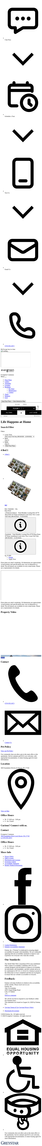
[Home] (7, 373)
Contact (11, 392)
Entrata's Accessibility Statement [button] (15, 947)
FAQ (6, 398)
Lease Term (8, 435)
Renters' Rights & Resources (13, 865)
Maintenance (13, 390)
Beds (6, 438)
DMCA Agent (9, 858)
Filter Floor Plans (10, 446)
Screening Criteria (10, 862)
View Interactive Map (19, 401)
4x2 (6, 505)
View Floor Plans (6, 401)
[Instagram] (23, 942)
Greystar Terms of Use (12, 1007)
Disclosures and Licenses (12, 860)
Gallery (7, 382)
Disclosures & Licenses (12, 1011)
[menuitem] (23, 380)
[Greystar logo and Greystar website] (10, 1144)
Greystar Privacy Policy (26, 1007)
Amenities (8, 383)
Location (7, 385)
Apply (7, 394)
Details (11, 557)
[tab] (23, 454)
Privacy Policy (9, 856)
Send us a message (10, 995)
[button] (23, 1129)
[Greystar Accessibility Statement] (23, 1055)
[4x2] (19, 478)
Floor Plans (8, 380)
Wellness (7, 396)
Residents (8, 387)
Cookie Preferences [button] (11, 945)
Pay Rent (11, 389)
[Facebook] (23, 904)
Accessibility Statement (12, 863)
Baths (6, 442)
